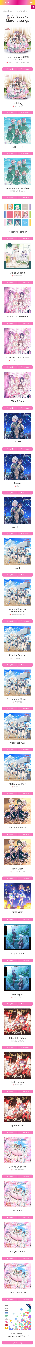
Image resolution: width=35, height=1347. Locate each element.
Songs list (22, 10)
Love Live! (8, 10)
